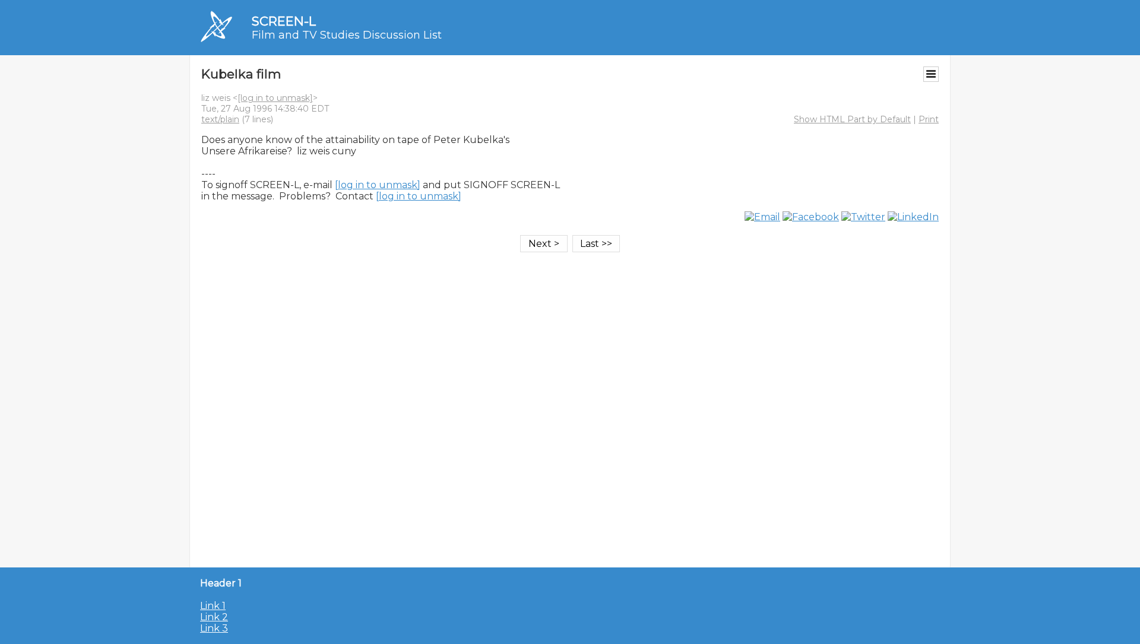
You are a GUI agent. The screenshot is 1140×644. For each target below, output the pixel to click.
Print (929, 119)
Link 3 (214, 628)
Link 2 (214, 617)
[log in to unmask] (275, 98)
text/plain (220, 119)
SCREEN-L (284, 21)
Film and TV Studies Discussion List (347, 35)
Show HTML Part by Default (852, 119)
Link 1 (213, 605)
